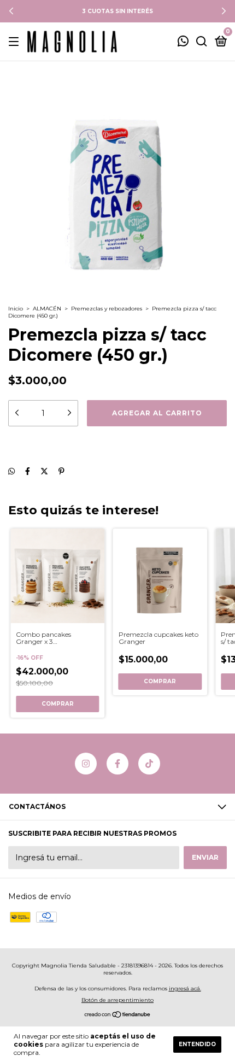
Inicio (15, 308)
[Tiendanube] (118, 1015)
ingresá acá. (185, 988)
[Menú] (15, 41)
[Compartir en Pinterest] (61, 471)
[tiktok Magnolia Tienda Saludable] (149, 764)
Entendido (197, 1044)
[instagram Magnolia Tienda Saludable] (86, 764)
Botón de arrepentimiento (117, 1000)
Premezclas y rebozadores (106, 308)
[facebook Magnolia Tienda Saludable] (117, 764)
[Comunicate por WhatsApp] (183, 42)
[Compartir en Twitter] (44, 471)
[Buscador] (201, 41)
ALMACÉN (47, 308)
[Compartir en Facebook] (27, 471)
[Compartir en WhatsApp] (11, 471)
